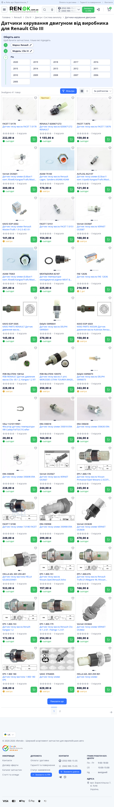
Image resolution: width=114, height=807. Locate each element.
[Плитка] (82, 91)
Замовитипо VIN (88, 9)
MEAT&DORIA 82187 (50, 274)
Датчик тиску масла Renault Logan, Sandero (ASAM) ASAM (54, 178)
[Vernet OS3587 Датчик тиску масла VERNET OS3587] (94, 209)
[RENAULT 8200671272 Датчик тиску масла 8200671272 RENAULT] (57, 108)
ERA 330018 (45, 424)
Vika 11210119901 (11, 424)
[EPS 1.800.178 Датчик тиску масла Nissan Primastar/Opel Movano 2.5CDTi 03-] (94, 459)
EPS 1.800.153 (9, 624)
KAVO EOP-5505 (10, 324)
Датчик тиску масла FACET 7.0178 (20, 126)
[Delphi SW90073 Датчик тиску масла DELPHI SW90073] (94, 358)
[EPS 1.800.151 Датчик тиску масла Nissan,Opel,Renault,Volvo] (57, 559)
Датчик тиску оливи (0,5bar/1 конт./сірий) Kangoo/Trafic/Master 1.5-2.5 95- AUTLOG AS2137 (94, 178)
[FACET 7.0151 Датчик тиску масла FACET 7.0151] (57, 209)
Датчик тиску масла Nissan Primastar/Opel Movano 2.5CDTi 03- (93, 478)
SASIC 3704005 (47, 674)
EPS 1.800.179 (46, 624)
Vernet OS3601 (10, 174)
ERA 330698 (8, 474)
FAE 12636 (82, 274)
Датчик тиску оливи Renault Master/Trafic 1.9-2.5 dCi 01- (17, 228)
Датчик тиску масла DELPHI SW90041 (53, 328)
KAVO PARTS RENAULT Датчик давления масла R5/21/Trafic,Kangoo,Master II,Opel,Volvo (18, 328)
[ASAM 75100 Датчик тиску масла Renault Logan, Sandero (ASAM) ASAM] (57, 158)
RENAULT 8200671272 (50, 123)
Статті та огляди (10, 774)
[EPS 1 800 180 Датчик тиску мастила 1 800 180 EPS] (20, 659)
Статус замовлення (40, 769)
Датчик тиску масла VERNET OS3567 (54, 478)
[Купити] (34, 139)
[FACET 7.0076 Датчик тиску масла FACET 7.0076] (94, 108)
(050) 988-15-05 (69, 760)
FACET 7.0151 (46, 224)
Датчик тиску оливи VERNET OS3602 (91, 628)
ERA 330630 (82, 424)
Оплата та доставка (67, 2)
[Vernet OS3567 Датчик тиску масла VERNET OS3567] (57, 459)
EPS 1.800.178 (84, 474)
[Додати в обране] (35, 98)
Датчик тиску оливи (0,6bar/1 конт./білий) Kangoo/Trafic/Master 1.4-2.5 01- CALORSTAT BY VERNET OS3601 (20, 178)
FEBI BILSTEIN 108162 (13, 374)
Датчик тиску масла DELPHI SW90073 (91, 378)
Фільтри (70, 91)
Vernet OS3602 (84, 624)
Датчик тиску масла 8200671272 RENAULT (56, 128)
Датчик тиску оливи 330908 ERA (56, 526)
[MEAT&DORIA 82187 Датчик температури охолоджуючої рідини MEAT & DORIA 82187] (57, 258)
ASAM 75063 (9, 274)
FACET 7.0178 (9, 123)
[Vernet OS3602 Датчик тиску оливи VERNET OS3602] (94, 609)
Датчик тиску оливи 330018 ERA (56, 426)
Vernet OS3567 (47, 474)
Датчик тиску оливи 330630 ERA (93, 426)
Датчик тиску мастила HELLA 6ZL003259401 (17, 578)
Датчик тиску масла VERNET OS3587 (91, 228)
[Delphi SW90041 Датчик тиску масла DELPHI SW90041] (57, 308)
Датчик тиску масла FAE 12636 (92, 276)
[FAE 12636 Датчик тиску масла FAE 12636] (94, 258)
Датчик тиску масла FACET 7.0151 (57, 226)
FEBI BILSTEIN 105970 (50, 374)
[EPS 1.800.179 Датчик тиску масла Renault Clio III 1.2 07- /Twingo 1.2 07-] (57, 609)
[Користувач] (98, 9)
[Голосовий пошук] (52, 10)
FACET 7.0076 (83, 123)
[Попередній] (5, 109)
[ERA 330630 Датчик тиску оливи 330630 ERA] (94, 409)
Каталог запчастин (12, 769)
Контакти (109, 2)
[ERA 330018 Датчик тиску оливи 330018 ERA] (57, 409)
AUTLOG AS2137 (85, 174)
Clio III (28, 17)
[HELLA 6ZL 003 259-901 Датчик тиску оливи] (94, 659)
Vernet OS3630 (84, 524)
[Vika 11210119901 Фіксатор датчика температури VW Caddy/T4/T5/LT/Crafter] (20, 409)
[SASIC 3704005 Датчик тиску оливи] (57, 659)
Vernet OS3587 (84, 224)
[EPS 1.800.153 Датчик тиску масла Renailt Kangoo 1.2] (20, 609)
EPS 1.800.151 (46, 574)
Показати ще (57, 701)
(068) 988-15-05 (69, 766)
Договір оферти (10, 765)
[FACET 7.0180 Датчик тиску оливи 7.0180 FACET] (20, 509)
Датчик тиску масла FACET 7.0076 (94, 126)
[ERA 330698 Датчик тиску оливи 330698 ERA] (20, 459)
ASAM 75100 (46, 174)
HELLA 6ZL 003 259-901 (88, 674)
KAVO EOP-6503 (85, 324)
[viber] (65, 777)
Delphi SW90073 (85, 374)
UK (9, 734)
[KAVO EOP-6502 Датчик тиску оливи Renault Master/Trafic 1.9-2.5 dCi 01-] (20, 209)
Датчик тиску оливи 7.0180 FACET (20, 526)
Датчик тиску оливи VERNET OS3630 (91, 528)
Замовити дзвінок (71, 771)
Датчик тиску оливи (50, 676)
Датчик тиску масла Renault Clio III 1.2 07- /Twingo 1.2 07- (56, 628)
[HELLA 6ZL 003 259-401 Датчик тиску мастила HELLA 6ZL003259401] (20, 559)
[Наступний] (34, 109)
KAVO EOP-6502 (10, 224)
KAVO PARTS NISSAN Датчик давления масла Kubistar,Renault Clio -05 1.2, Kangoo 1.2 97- (94, 328)
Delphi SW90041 (48, 324)
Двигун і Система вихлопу (48, 17)
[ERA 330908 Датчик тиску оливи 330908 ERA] (57, 509)
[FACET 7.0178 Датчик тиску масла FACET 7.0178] (20, 108)
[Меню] (4, 9)
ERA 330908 (45, 524)
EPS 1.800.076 (84, 574)
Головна (6, 17)
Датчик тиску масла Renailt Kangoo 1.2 (16, 628)
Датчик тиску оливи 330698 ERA (19, 476)
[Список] (87, 91)
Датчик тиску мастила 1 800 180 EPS (19, 678)
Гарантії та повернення (90, 2)
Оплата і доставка (40, 760)
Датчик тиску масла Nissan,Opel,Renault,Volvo (53, 578)
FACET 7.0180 (9, 524)
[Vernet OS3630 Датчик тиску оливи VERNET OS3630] (94, 509)
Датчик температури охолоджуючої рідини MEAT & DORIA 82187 (55, 278)
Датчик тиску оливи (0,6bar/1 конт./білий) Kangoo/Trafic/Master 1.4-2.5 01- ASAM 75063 (20, 278)
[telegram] (60, 777)
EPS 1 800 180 (9, 674)
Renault (18, 17)
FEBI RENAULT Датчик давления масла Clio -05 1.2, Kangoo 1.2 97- (19, 378)
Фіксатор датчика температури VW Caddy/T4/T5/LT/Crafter (19, 428)
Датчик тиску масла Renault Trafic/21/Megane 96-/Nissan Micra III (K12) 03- (91, 578)
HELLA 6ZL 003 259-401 (14, 574)
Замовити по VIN (42, 774)
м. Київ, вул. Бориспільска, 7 (16, 2)
